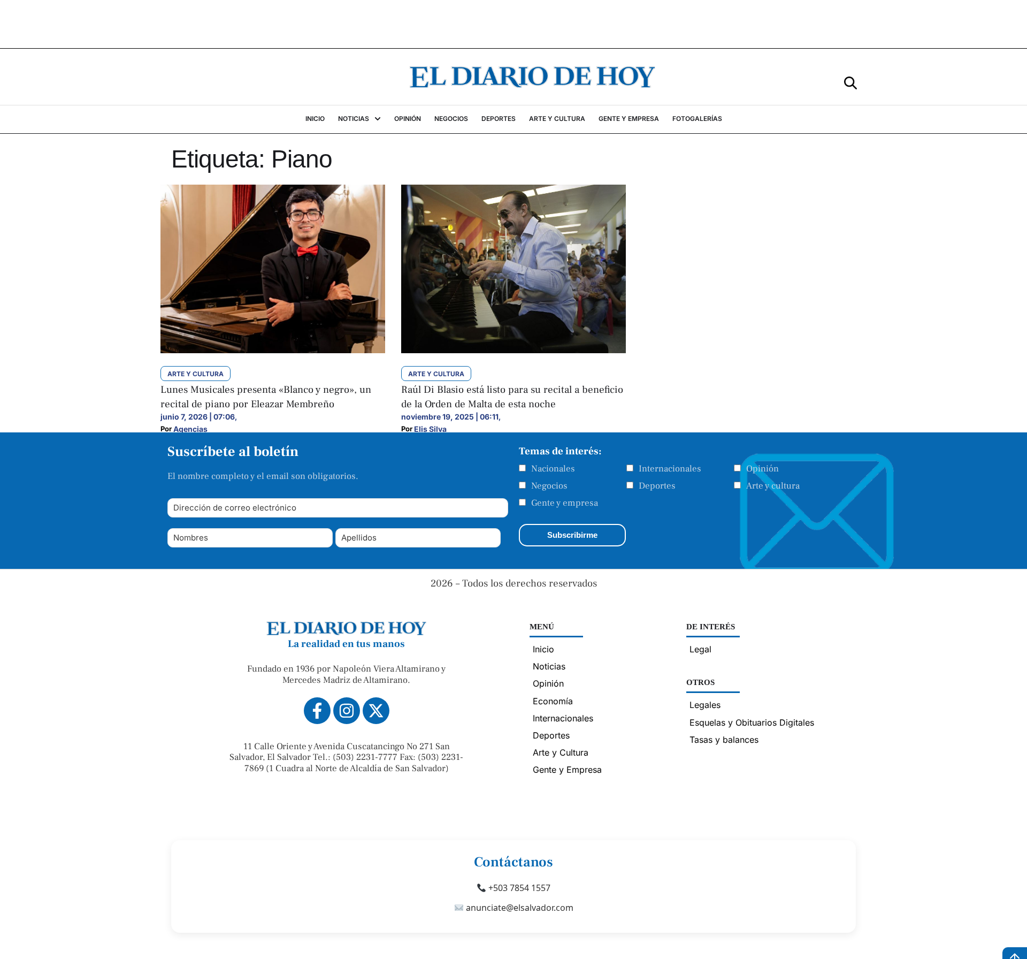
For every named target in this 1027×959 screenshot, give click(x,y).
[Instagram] (346, 710)
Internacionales (670, 469)
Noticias (549, 666)
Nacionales (553, 469)
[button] (850, 82)
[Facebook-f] (317, 710)
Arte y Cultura (560, 752)
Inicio (543, 649)
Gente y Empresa (567, 769)
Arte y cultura (773, 486)
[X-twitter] (376, 710)
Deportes (657, 486)
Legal (700, 649)
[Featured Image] (272, 350)
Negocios (549, 486)
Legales (705, 704)
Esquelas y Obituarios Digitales (751, 722)
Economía (553, 701)
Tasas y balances (723, 739)
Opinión (762, 469)
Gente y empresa (564, 503)
